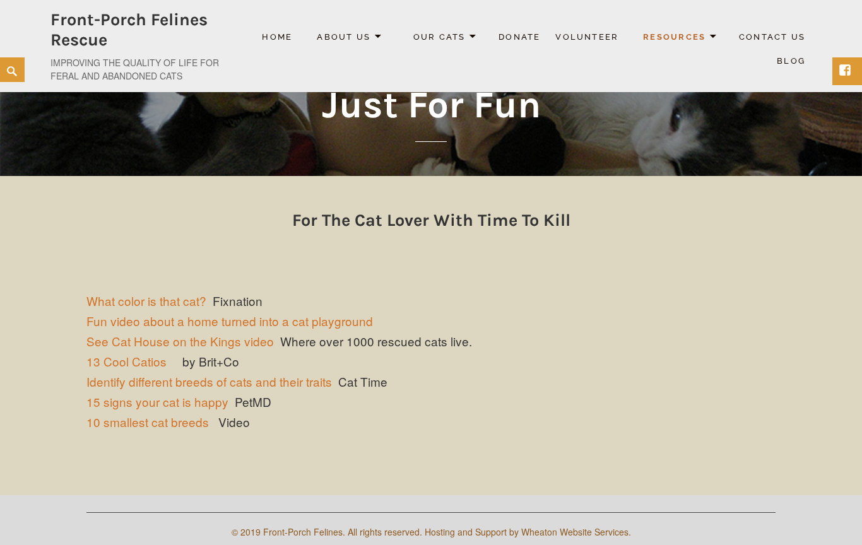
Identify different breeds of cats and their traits (209, 381)
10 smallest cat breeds (147, 421)
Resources (674, 37)
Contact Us (772, 37)
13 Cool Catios (126, 361)
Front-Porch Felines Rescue (129, 29)
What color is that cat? (146, 300)
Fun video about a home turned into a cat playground (229, 320)
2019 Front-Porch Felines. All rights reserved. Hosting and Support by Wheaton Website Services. (435, 531)
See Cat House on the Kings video (180, 340)
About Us (343, 37)
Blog (791, 61)
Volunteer (586, 37)
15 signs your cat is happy (157, 401)
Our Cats (439, 37)
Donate (519, 37)
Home (277, 37)
